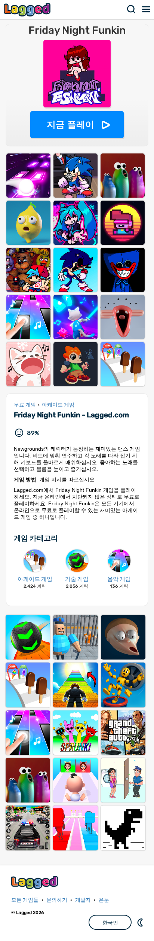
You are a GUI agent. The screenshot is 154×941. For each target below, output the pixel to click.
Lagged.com (35, 882)
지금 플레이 (70, 124)
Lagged (28, 9)
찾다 (131, 9)
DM (140, 922)
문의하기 (56, 900)
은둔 (104, 900)
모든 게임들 (24, 900)
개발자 (83, 900)
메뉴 (146, 9)
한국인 (110, 923)
